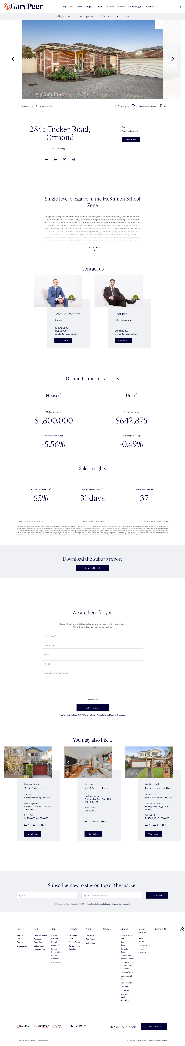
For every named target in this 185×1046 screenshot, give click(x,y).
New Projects (126, 983)
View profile (63, 341)
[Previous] (13, 59)
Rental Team (56, 962)
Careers (110, 6)
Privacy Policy (102, 904)
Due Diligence (131, 1040)
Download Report (92, 568)
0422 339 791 (60, 330)
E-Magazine (22, 946)
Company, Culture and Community (126, 965)
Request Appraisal (85, 16)
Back (27, 106)
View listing (33, 834)
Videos (121, 6)
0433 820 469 (121, 330)
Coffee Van (90, 943)
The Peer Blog (144, 945)
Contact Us (151, 6)
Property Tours (127, 972)
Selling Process (63, 16)
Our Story (90, 935)
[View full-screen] (159, 24)
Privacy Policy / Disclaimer (145, 1040)
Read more (94, 247)
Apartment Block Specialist (125, 997)
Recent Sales (123, 16)
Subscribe (157, 895)
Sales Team (105, 16)
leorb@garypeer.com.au (126, 333)
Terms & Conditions (161, 1040)
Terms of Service (118, 904)
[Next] (172, 59)
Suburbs (124, 986)
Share (46, 106)
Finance (20, 942)
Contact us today (154, 1026)
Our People (90, 939)
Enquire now (130, 139)
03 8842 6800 (61, 328)
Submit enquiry (92, 708)
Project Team (74, 942)
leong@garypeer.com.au (66, 333)
